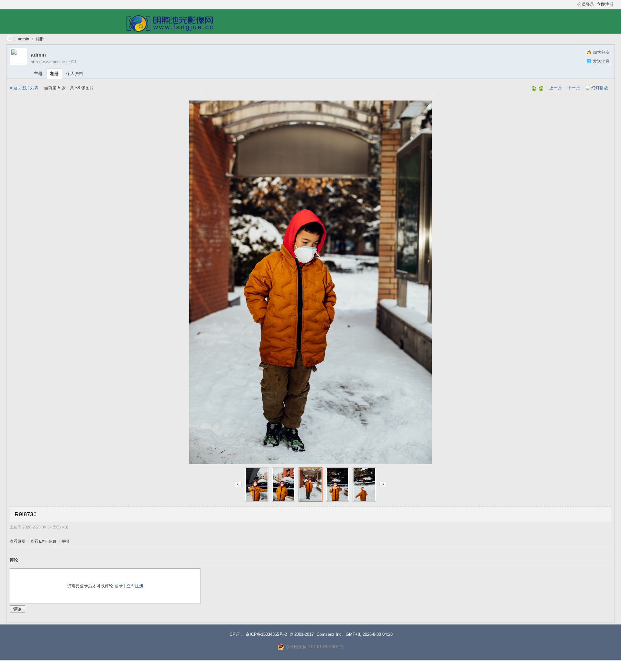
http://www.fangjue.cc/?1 (54, 61)
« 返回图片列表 (24, 87)
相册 (40, 39)
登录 (118, 585)
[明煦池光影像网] (169, 30)
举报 (65, 541)
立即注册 (605, 4)
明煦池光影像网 (8, 39)
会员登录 (585, 4)
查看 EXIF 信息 (43, 541)
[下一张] (383, 484)
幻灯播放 (599, 87)
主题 (38, 73)
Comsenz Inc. (330, 634)
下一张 (573, 87)
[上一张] (238, 484)
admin (23, 39)
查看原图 (17, 541)
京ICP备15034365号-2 (266, 634)
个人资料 (74, 73)
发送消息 (601, 61)
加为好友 (601, 52)
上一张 (555, 87)
